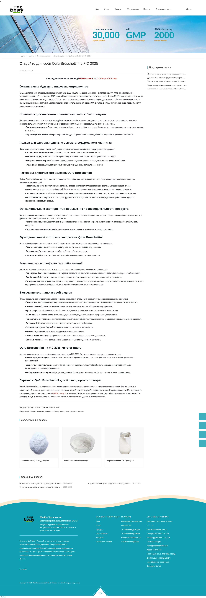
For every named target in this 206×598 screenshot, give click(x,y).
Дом (97, 9)
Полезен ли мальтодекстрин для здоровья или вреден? (42, 483)
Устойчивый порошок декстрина (35, 461)
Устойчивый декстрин (130, 530)
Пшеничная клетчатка (131, 538)
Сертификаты (133, 9)
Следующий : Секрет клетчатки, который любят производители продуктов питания (52, 411)
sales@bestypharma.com (157, 546)
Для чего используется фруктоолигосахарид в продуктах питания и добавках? (110, 483)
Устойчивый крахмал (130, 534)
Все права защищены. (72, 583)
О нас (98, 525)
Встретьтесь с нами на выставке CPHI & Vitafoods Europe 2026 (167, 89)
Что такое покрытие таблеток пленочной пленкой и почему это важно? (42, 487)
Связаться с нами (163, 9)
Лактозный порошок (130, 542)
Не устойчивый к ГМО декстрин (120, 461)
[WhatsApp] (202, 416)
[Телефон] (202, 425)
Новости (31, 56)
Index (3, 597)
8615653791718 (162, 534)
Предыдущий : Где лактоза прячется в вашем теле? (40, 407)
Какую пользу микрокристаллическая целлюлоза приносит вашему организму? (167, 85)
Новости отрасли (44, 56)
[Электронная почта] (202, 434)
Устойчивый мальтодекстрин (76, 461)
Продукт (99, 530)
